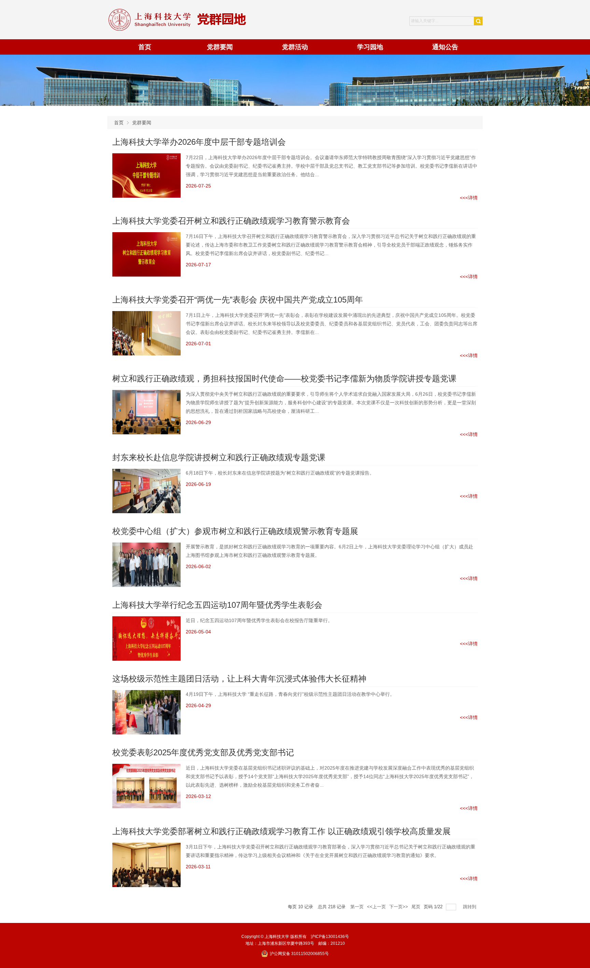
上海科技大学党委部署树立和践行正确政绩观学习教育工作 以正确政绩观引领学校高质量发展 (281, 831)
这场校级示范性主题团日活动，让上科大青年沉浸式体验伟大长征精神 (239, 678)
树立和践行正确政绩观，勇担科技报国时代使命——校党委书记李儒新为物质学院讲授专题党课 (284, 378)
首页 (119, 122)
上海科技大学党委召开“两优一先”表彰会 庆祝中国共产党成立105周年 (237, 299)
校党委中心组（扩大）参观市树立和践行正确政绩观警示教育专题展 (235, 531)
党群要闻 (141, 122)
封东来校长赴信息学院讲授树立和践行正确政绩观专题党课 (218, 457)
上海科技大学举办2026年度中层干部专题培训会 (199, 141)
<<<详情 (469, 197)
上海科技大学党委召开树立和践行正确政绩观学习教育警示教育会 (231, 220)
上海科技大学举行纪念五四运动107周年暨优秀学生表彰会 (217, 604)
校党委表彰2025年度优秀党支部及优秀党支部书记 (203, 752)
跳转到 (470, 906)
